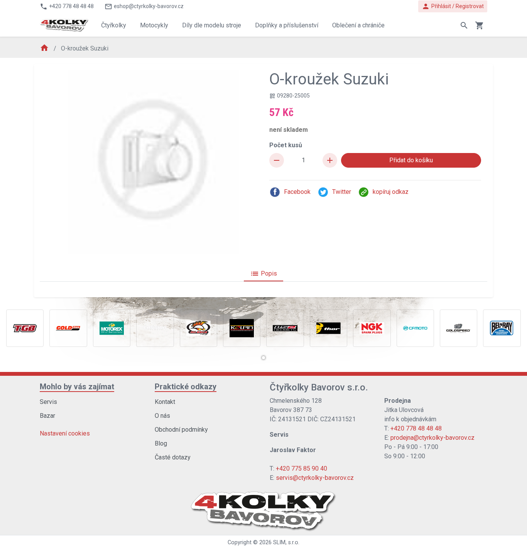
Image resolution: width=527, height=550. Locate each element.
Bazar (47, 415)
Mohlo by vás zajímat (77, 386)
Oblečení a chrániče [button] (358, 25)
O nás (162, 415)
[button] (263, 357)
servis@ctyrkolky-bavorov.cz (315, 477)
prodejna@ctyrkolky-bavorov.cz (432, 437)
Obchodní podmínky (181, 429)
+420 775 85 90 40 (301, 468)
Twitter (341, 191)
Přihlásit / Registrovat (453, 6)
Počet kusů (285, 145)
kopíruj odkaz (391, 191)
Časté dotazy (173, 457)
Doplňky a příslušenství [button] (286, 25)
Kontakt (165, 401)
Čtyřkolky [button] (113, 25)
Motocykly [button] (154, 25)
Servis (48, 401)
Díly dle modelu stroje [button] (211, 25)
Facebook (297, 191)
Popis (263, 273)
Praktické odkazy (185, 386)
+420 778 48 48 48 (416, 428)
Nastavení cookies (65, 433)
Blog (161, 443)
